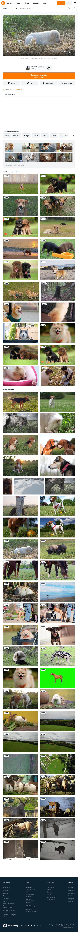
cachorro (16, 135)
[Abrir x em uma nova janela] (37, 924)
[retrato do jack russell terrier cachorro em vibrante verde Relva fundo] (57, 401)
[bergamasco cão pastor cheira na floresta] (58, 290)
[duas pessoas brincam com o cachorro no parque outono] (58, 375)
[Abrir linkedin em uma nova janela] (28, 924)
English (69, 887)
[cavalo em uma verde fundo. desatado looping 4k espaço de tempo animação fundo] (57, 677)
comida (36, 135)
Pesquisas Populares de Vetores (29, 899)
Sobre (48, 894)
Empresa (6, 895)
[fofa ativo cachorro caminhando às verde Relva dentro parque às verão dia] (57, 505)
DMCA (27, 891)
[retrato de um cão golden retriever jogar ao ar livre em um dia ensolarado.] (57, 226)
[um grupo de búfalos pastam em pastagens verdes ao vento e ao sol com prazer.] (57, 548)
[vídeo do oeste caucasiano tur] (57, 785)
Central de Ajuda (49, 887)
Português (70, 892)
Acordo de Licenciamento (29, 887)
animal (54, 135)
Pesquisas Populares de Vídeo (29, 910)
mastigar (26, 135)
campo (45, 135)
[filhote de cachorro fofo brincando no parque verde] (57, 183)
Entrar (69, 3)
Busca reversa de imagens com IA (8, 906)
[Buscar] (69, 8)
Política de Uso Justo (66, 926)
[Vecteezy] (3, 3)
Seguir (49, 69)
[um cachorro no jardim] (20, 205)
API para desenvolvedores (8, 901)
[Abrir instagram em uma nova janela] (25, 924)
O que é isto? (18, 89)
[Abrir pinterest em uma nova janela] (31, 924)
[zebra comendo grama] (57, 656)
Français (69, 898)
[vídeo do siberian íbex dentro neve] (57, 828)
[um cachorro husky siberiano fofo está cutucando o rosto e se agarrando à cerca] (20, 333)
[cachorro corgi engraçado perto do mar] (57, 269)
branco (7, 135)
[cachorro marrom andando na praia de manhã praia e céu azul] (57, 591)
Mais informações (10, 93)
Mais (44, 3)
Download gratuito (39, 76)
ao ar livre (64, 135)
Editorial (36, 3)
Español (69, 889)
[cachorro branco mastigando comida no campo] (20, 548)
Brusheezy (6, 887)
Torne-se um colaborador (50, 897)
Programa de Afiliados (29, 894)
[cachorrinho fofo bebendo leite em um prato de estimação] (57, 248)
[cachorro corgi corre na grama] (20, 183)
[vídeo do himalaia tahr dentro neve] (57, 849)
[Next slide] (70, 135)
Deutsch (69, 895)
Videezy (5, 892)
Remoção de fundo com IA (9, 910)
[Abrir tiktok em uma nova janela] (34, 924)
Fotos (18, 3)
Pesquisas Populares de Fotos (31, 905)
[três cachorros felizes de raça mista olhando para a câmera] (57, 205)
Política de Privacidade (67, 925)
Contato (48, 891)
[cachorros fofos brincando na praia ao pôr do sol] (20, 248)
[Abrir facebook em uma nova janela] (22, 924)
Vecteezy (6, 889)
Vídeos (26, 3)
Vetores (9, 3)
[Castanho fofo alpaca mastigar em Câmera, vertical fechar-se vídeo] (7, 485)
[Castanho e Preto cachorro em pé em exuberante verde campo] (20, 401)
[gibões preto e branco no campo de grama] (20, 656)
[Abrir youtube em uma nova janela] (40, 924)
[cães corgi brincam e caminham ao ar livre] (21, 290)
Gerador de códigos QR (9, 914)
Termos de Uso (55, 925)
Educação (6, 898)
